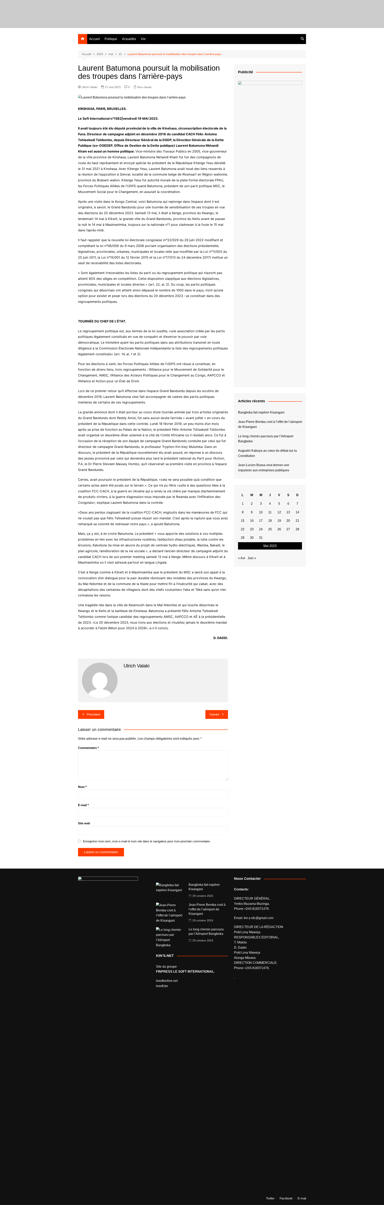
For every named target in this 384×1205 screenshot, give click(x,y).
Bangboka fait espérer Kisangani (261, 412)
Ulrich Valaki (89, 87)
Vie (143, 39)
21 (297, 520)
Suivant (214, 714)
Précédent (93, 714)
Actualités (129, 39)
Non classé (144, 87)
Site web (84, 823)
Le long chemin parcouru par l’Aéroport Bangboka (265, 438)
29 (242, 537)
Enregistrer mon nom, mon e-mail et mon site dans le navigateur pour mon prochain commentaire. (147, 841)
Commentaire (88, 747)
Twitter (270, 1198)
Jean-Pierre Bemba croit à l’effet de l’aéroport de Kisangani (270, 424)
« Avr (241, 558)
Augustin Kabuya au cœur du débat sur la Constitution (267, 453)
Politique (111, 39)
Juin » (252, 558)
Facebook (286, 1198)
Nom (82, 787)
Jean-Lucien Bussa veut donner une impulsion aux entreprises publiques (263, 467)
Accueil (94, 39)
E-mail (83, 805)
